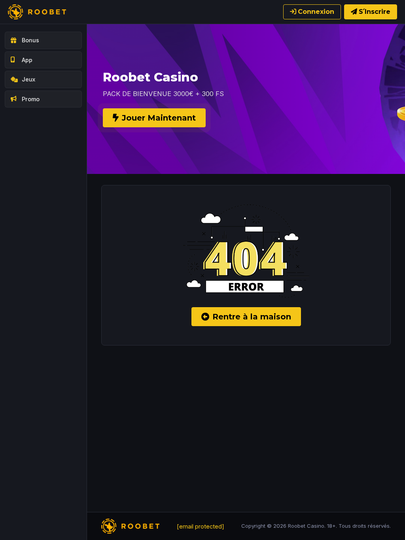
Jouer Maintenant (159, 118)
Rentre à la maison (251, 316)
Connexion (316, 11)
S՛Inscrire (374, 11)
